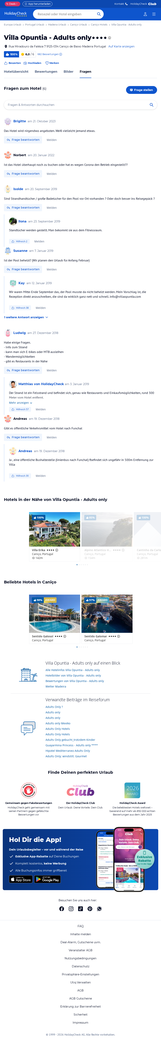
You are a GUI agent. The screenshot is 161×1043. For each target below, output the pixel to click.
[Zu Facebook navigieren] (62, 909)
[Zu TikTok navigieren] (80, 909)
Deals (11, 3)
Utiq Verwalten (80, 982)
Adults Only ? (54, 707)
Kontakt (119, 3)
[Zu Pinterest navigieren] (90, 909)
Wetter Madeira (56, 686)
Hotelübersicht (16, 71)
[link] (145, 14)
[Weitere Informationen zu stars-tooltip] (109, 37)
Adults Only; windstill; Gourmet (66, 756)
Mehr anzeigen (19, 403)
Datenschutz (80, 966)
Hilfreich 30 (22, 475)
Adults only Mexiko (58, 723)
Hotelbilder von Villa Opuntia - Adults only (73, 675)
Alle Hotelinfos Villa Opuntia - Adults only (73, 670)
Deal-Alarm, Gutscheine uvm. (80, 942)
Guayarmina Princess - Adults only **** (72, 745)
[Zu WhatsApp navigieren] (99, 909)
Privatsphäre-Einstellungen (80, 974)
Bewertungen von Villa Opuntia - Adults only (75, 681)
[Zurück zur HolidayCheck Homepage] (16, 14)
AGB (80, 990)
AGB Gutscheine (80, 998)
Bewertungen (46, 71)
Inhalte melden (80, 934)
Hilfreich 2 (21, 241)
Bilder (68, 71)
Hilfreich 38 (22, 307)
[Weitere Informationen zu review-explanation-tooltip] (60, 54)
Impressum (80, 1022)
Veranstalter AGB (80, 950)
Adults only (53, 712)
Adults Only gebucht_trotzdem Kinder (70, 740)
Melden (52, 140)
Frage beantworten (26, 139)
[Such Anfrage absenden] (99, 14)
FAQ (81, 926)
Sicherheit (81, 1014)
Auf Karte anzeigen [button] (121, 46)
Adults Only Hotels (58, 729)
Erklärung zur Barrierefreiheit (80, 1006)
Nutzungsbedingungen (80, 958)
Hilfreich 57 (22, 409)
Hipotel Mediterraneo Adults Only (68, 751)
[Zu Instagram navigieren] (71, 909)
